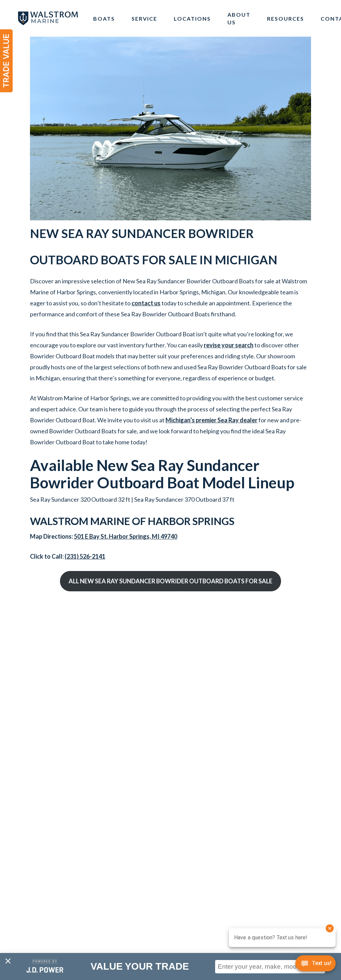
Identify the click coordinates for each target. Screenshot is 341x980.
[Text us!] (315, 965)
